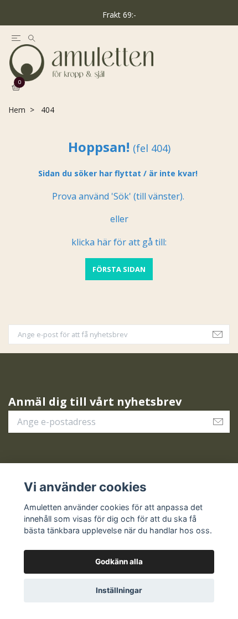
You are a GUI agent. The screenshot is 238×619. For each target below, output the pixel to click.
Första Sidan (119, 288)
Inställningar (119, 590)
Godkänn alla (119, 561)
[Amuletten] (118, 72)
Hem (16, 129)
